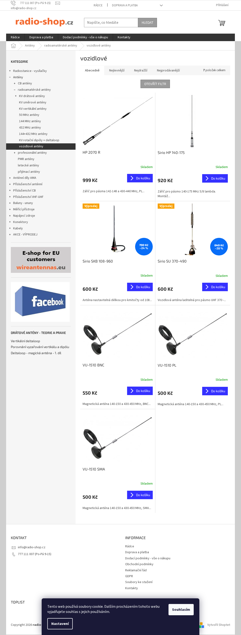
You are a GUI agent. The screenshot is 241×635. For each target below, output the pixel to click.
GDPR (129, 576)
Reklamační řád (136, 570)
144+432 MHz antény (33, 134)
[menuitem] (15, 37)
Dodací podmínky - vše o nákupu (147, 558)
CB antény (25, 83)
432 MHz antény (30, 127)
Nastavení (60, 623)
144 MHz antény (30, 121)
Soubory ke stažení (139, 582)
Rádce (98, 5)
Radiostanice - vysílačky (30, 71)
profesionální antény (32, 152)
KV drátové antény (32, 96)
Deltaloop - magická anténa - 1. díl (36, 353)
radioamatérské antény (34, 89)
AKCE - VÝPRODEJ (25, 234)
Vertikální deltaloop (25, 341)
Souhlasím (181, 609)
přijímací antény (29, 171)
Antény (18, 77)
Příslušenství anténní (27, 184)
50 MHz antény (29, 115)
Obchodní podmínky (139, 564)
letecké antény (28, 165)
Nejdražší (140, 70)
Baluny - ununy (23, 203)
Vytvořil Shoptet (218, 625)
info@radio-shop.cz (31, 547)
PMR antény (26, 159)
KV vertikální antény (33, 108)
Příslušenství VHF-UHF (28, 197)
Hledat (147, 22)
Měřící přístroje (24, 209)
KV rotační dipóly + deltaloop (39, 140)
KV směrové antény (32, 102)
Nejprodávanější (168, 70)
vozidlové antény (31, 146)
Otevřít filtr (155, 84)
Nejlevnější (117, 70)
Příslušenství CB (24, 190)
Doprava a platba (125, 5)
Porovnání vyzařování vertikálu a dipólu (40, 347)
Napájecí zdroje (24, 215)
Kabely (18, 228)
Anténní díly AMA (24, 178)
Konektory (20, 222)
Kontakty (131, 588)
